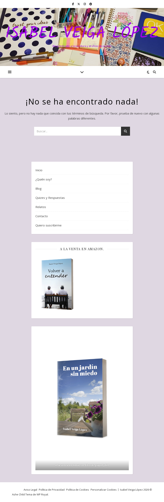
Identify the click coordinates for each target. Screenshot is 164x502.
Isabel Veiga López (82, 34)
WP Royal (42, 494)
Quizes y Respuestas (50, 198)
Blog (38, 188)
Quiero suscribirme (48, 225)
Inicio (38, 170)
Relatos (40, 207)
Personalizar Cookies (104, 489)
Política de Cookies (77, 489)
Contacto (41, 216)
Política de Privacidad (52, 489)
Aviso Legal (30, 489)
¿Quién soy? (43, 179)
